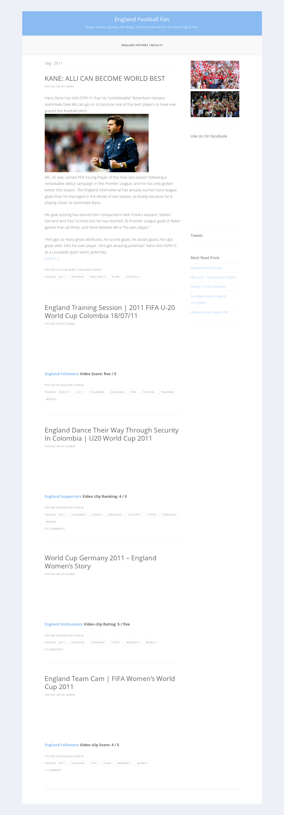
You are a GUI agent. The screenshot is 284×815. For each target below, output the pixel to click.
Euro (116, 277)
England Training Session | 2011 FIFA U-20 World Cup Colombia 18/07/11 (110, 311)
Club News (68, 270)
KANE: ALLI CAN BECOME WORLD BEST (105, 78)
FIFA (133, 392)
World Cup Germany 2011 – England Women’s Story (101, 561)
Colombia (97, 392)
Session (148, 392)
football (133, 277)
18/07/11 (64, 392)
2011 (61, 277)
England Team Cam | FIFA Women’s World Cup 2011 (110, 682)
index (70, 86)
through (169, 514)
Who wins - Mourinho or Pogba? (213, 277)
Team (107, 763)
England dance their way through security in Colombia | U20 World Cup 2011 (112, 434)
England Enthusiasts (64, 624)
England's (98, 277)
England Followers (62, 373)
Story (115, 642)
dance (97, 514)
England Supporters (63, 496)
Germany (98, 642)
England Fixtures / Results (142, 45)
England (117, 392)
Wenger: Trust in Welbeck (208, 286)
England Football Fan (142, 19)
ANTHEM (77, 277)
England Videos (90, 270)
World (51, 399)
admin (70, 324)
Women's (133, 642)
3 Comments (54, 649)
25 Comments (55, 529)
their (152, 514)
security (134, 514)
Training (167, 392)
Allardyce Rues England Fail (209, 312)
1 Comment (53, 770)
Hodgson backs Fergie (206, 268)
